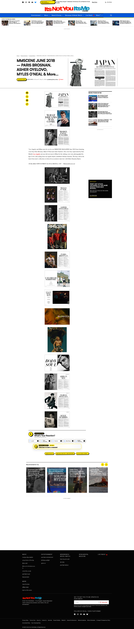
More (24, 581)
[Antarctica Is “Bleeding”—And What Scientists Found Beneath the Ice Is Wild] (98, 480)
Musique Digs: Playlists (27, 557)
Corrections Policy (26, 623)
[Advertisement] (67, 41)
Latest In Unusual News (8, 19)
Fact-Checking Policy (36, 623)
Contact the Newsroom (72, 620)
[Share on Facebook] (27, 93)
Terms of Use (32, 620)
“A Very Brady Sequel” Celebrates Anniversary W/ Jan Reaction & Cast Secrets (73, 2)
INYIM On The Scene (27, 590)
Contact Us (44, 620)
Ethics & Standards (91, 620)
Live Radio (101, 554)
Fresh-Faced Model (64, 559)
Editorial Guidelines (82, 620)
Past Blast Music (26, 574)
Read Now (94, 2)
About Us (39, 620)
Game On (43, 563)
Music (24, 554)
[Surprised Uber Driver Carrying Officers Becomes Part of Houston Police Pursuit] (35, 480)
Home (18, 55)
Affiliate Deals (25, 587)
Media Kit (64, 620)
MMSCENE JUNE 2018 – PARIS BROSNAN (65, 453)
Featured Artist (25, 577)
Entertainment (46, 554)
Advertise (50, 620)
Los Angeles (36, 154)
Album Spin (25, 563)
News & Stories (24, 55)
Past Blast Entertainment (45, 2)
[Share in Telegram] (27, 100)
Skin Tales (62, 562)
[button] (108, 2)
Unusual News (32, 55)
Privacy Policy (25, 620)
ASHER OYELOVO (49, 453)
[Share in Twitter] (27, 97)
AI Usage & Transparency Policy (103, 620)
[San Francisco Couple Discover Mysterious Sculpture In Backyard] (56, 480)
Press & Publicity (56, 620)
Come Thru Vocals (26, 571)
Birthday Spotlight (45, 560)
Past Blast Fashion (64, 565)
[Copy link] (27, 104)
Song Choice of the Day (28, 560)
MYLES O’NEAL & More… (82, 453)
